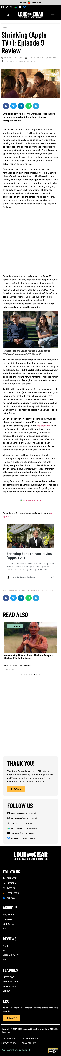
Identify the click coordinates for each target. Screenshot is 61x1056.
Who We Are (8, 914)
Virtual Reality (11, 955)
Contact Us (8, 924)
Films (4, 27)
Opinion (6, 991)
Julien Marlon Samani (29, 590)
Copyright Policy (29, 1038)
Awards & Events (11, 981)
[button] (8, 15)
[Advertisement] (30, 242)
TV (4, 950)
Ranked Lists (9, 986)
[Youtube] (20, 7)
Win (4, 959)
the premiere (43, 425)
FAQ (4, 928)
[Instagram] (7, 7)
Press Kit (7, 919)
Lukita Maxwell (49, 590)
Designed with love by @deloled (15, 1050)
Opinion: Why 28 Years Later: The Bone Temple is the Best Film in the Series (29, 657)
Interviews (8, 977)
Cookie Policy (29, 1043)
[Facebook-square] (2, 7)
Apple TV (13, 590)
